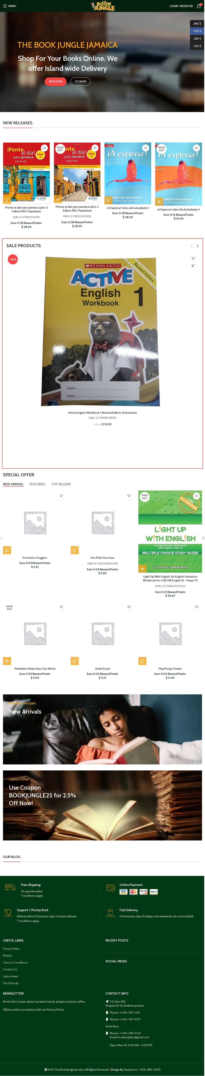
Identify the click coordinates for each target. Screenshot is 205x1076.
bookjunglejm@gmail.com (134, 1037)
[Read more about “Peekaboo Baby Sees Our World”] (7, 661)
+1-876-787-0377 (129, 1019)
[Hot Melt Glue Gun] (102, 522)
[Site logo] (102, 5)
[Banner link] (102, 729)
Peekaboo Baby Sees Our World (35, 668)
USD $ (196, 31)
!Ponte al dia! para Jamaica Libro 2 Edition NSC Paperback (26, 209)
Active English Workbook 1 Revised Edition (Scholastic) (102, 412)
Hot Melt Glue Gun (102, 558)
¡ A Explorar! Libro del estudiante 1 (128, 208)
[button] (7, 200)
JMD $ (195, 23)
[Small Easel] (102, 633)
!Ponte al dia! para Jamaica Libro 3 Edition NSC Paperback (77, 209)
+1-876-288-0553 (130, 1033)
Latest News (10, 976)
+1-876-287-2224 (129, 1012)
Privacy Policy (11, 949)
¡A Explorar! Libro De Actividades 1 (179, 209)
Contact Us (10, 969)
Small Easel (102, 668)
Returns (7, 955)
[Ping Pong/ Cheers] (170, 633)
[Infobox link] (51, 890)
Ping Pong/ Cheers (170, 668)
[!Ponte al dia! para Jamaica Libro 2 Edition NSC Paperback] (26, 173)
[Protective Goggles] (35, 522)
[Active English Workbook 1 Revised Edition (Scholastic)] (102, 331)
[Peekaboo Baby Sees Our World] (35, 633)
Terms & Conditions (15, 962)
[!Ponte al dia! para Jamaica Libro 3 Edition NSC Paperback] (77, 172)
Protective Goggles (35, 558)
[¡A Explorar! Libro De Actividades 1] (178, 174)
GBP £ (195, 38)
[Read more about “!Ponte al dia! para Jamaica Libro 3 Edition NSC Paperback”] (58, 199)
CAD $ (195, 46)
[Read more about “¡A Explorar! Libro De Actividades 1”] (159, 202)
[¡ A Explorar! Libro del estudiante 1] (128, 173)
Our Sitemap (11, 983)
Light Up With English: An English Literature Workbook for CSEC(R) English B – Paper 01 (170, 578)
